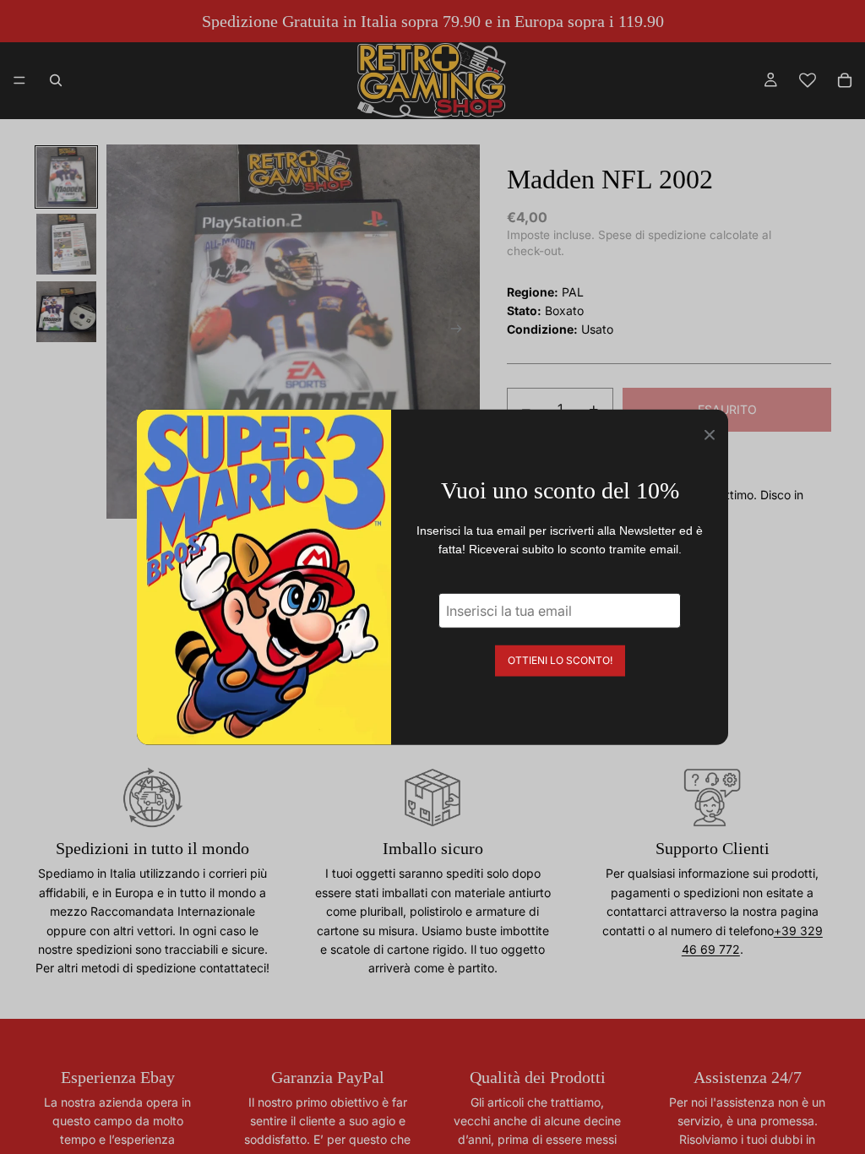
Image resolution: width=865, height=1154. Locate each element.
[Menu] (19, 80)
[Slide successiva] (461, 332)
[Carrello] (844, 80)
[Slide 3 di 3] (66, 311)
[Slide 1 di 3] (66, 177)
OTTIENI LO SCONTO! (560, 659)
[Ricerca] (55, 80)
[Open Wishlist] (807, 80)
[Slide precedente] (125, 332)
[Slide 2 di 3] (66, 244)
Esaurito (727, 409)
